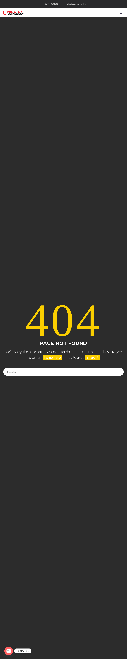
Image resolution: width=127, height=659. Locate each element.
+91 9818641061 (51, 3)
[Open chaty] (8, 651)
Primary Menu (121, 13)
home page (52, 357)
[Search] (120, 372)
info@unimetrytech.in (77, 3)
